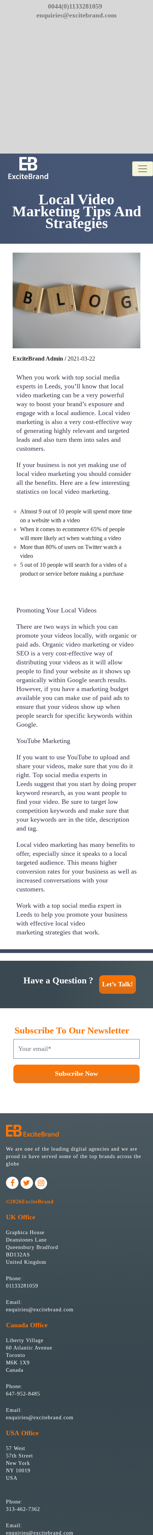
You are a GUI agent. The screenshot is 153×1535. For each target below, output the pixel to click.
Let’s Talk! (117, 984)
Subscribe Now (76, 1073)
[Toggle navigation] (142, 168)
